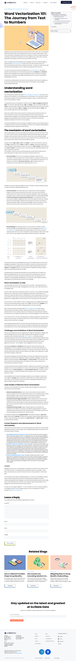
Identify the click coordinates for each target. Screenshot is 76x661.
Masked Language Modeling (31, 308)
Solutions (25, 2)
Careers (36, 641)
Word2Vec (44, 228)
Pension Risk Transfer (50, 641)
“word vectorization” (34, 70)
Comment (7, 503)
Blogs (10, 9)
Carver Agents (53, 2)
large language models (17, 63)
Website (6, 534)
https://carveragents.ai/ (16, 490)
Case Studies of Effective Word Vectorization (62, 21)
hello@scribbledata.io (18, 653)
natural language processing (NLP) (31, 94)
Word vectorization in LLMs (59, 16)
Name (6, 521)
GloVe (8, 230)
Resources (38, 2)
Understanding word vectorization (59, 14)
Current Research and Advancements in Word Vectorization (62, 23)
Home (36, 633)
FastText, (14, 230)
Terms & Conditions (39, 658)
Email (5, 528)
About (36, 638)
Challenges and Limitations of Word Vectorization (61, 19)
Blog (46, 633)
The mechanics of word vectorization (60, 15)
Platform (32, 2)
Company (45, 2)
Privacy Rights (56, 658)
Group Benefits (48, 638)
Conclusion (54, 26)
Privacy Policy (47, 658)
